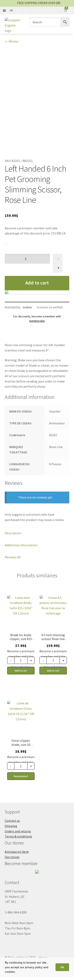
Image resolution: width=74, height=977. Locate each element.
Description (13, 533)
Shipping (11, 826)
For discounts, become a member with (37, 319)
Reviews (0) (13, 557)
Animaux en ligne (17, 852)
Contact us (12, 821)
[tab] (37, 533)
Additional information (21, 545)
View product (21, 776)
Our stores (12, 857)
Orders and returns (18, 831)
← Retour (11, 41)
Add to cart (37, 283)
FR (11, 10)
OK (62, 967)
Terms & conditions (18, 836)
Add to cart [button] (21, 670)
